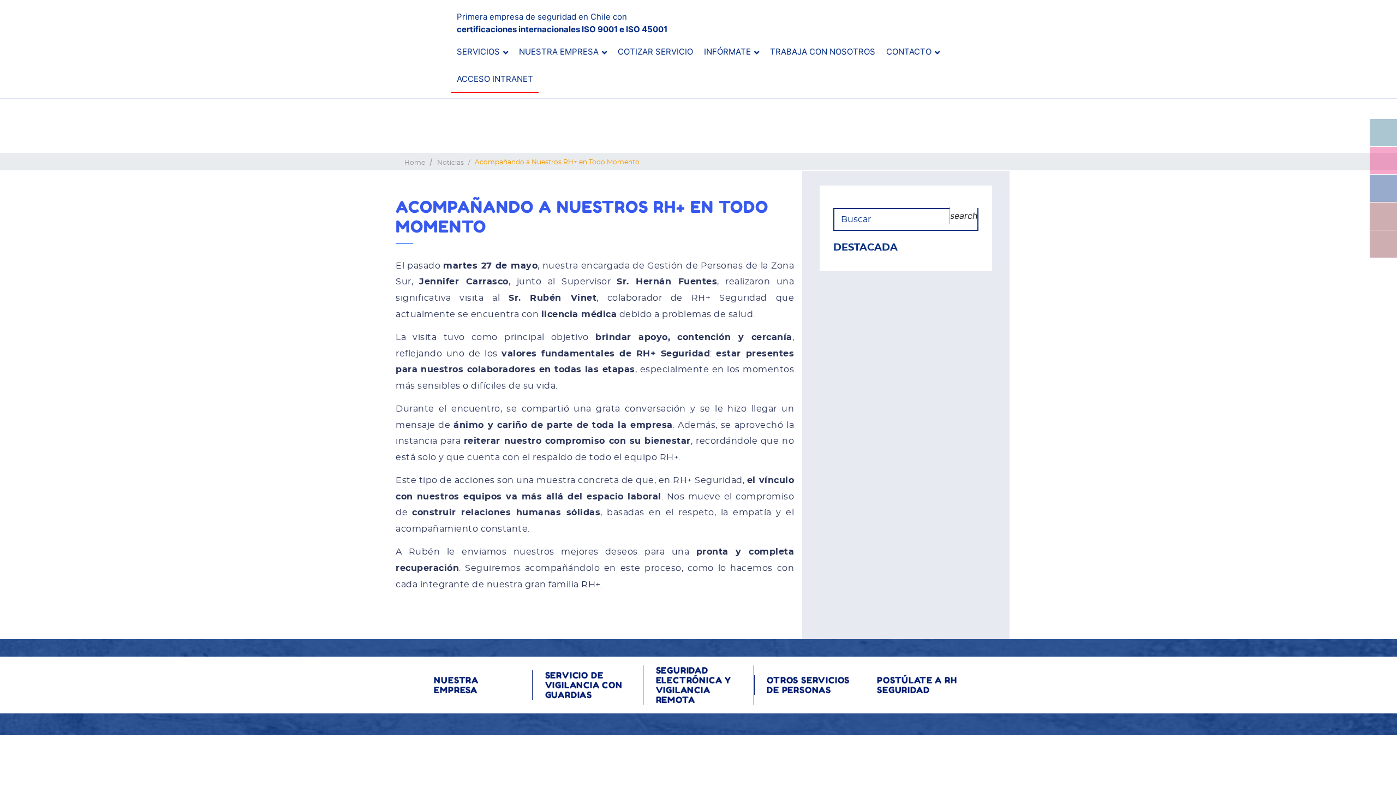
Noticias (450, 162)
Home (414, 162)
